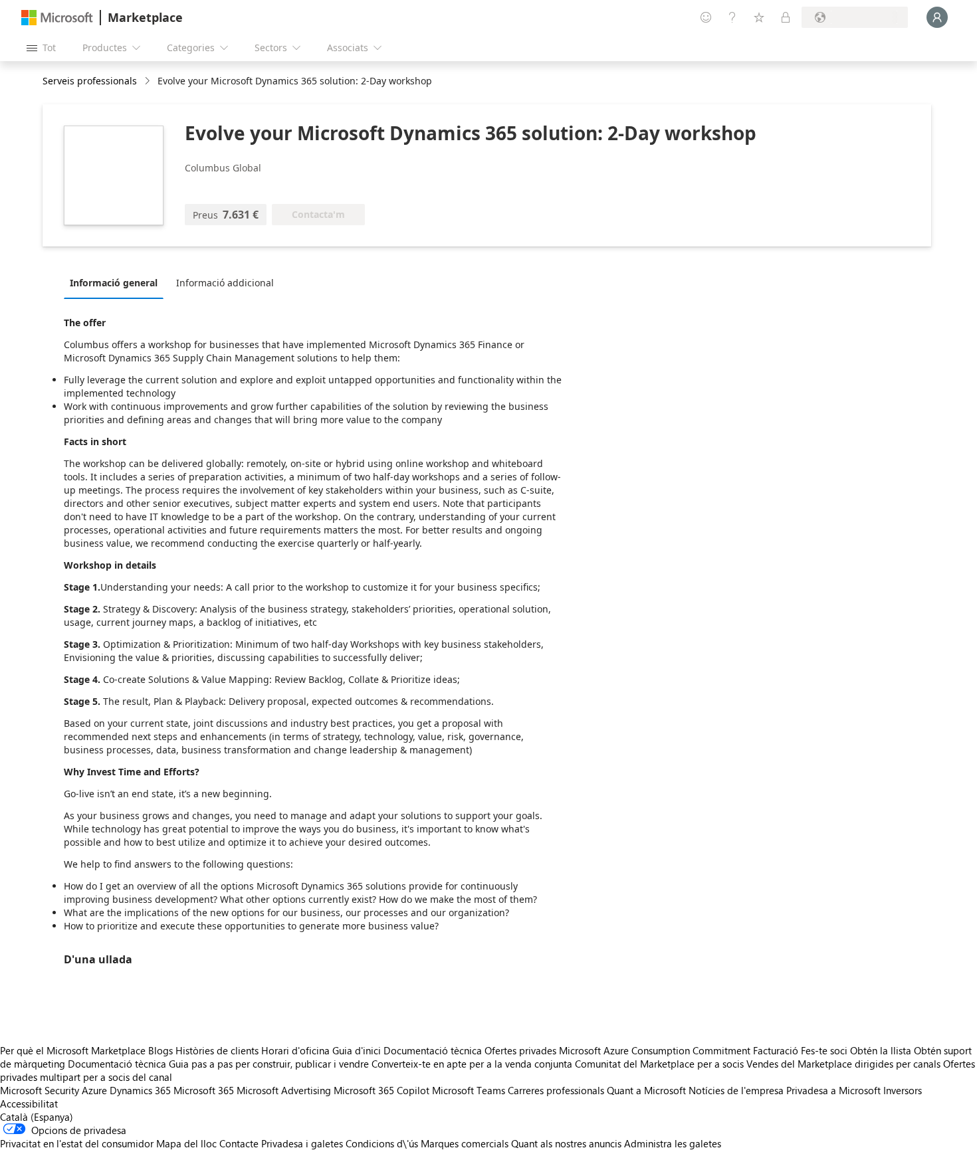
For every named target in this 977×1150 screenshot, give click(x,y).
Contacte (239, 1143)
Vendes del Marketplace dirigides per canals (843, 1063)
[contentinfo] (149, 81)
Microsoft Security (39, 1090)
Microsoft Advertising (284, 1090)
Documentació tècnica (432, 1050)
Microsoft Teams (468, 1090)
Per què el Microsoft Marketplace (73, 1050)
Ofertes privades (520, 1050)
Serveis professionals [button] (90, 80)
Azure (94, 1090)
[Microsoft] (57, 17)
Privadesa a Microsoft (833, 1090)
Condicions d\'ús (382, 1143)
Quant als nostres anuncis (566, 1143)
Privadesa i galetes (302, 1143)
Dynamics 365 (140, 1090)
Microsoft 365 (203, 1090)
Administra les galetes (672, 1143)
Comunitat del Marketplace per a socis (659, 1063)
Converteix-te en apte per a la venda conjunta (472, 1063)
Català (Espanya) (36, 1116)
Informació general (114, 282)
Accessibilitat (29, 1103)
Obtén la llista (880, 1050)
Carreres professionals (556, 1090)
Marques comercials (464, 1143)
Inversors (902, 1090)
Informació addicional (225, 282)
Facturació (775, 1050)
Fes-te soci (824, 1050)
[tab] (117, 282)
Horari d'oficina (295, 1050)
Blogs (160, 1050)
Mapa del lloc (186, 1143)
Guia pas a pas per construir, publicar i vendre (269, 1063)
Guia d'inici (356, 1050)
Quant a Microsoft (646, 1090)
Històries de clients (217, 1050)
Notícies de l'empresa (736, 1090)
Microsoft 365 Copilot (381, 1090)
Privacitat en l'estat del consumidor (77, 1143)
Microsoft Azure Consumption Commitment (656, 1050)
